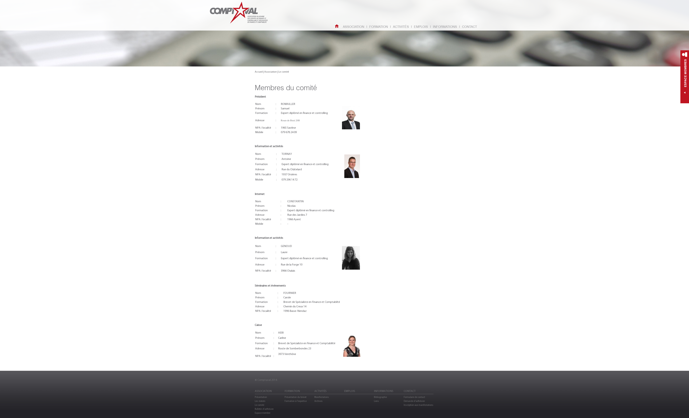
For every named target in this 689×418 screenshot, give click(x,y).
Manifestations (321, 397)
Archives (318, 401)
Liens (376, 401)
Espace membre (262, 413)
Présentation (261, 397)
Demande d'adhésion (414, 401)
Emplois (421, 27)
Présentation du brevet (295, 397)
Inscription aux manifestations (418, 405)
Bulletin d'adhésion (264, 409)
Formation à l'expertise (296, 401)
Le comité (259, 405)
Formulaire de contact (414, 397)
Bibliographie (380, 397)
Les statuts (260, 401)
